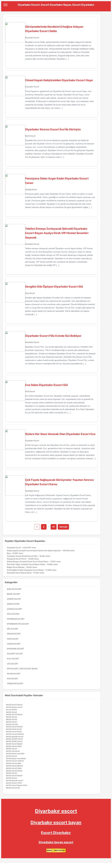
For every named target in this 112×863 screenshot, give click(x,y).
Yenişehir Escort (15, 683)
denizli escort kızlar (14, 731)
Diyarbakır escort (56, 811)
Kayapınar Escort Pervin (16, 559)
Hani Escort (13, 639)
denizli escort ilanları (14, 726)
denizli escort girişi (13, 763)
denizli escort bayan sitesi (16, 785)
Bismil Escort (30, 136)
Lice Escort (12, 664)
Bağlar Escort (14, 589)
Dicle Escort (30, 293)
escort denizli (11, 709)
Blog (8, 553)
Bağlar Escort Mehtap (15, 567)
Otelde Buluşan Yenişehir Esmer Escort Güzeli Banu (27, 561)
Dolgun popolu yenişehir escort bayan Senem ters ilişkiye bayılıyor (34, 550)
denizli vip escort (13, 751)
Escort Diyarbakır (56, 833)
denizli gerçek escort (14, 780)
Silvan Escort (13, 673)
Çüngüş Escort (31, 189)
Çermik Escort (14, 599)
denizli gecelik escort (14, 736)
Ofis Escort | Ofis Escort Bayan (22, 669)
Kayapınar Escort (15, 649)
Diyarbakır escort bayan (55, 822)
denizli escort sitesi (14, 746)
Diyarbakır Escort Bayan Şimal (19, 573)
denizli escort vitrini (14, 783)
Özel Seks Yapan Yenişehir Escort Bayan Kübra (26, 564)
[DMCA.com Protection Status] (56, 852)
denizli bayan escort (14, 707)
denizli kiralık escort (14, 741)
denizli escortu (12, 724)
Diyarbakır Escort (32, 38)
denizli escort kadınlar (15, 734)
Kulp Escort (13, 659)
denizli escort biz (13, 788)
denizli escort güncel (14, 766)
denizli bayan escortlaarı (16, 758)
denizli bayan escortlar (15, 753)
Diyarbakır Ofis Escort (18, 624)
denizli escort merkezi (15, 761)
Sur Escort (12, 678)
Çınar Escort (13, 604)
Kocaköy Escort (15, 654)
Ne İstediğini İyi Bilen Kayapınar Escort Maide (25, 570)
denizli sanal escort (14, 729)
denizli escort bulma (14, 771)
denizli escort (11, 712)
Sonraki (63, 527)
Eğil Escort (12, 629)
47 (53, 527)
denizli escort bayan (14, 704)
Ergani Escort (14, 634)
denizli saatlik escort (14, 739)
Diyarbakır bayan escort (56, 842)
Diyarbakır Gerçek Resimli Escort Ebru (22, 556)
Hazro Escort (14, 644)
